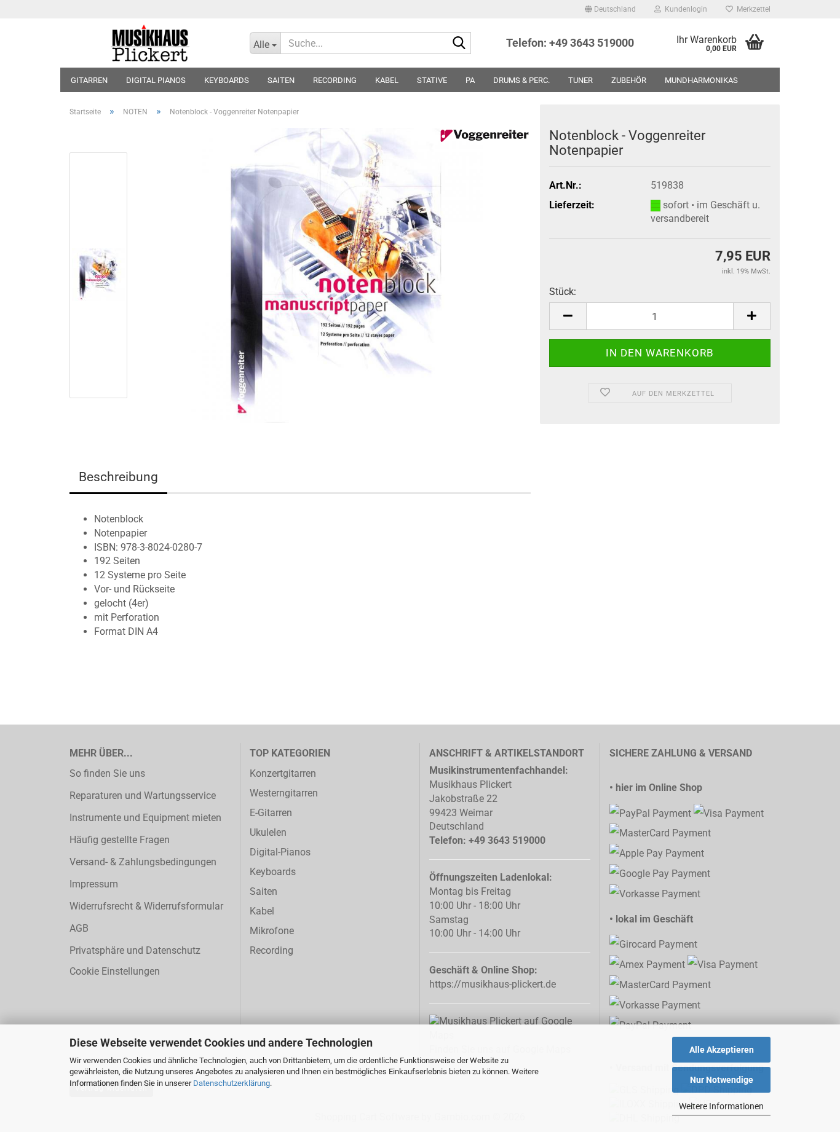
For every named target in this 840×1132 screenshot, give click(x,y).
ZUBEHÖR (628, 80)
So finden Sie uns (107, 773)
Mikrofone (272, 931)
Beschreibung (118, 477)
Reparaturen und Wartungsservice (142, 795)
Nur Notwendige (721, 1080)
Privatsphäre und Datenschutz (134, 950)
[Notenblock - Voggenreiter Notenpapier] (335, 274)
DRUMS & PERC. (521, 80)
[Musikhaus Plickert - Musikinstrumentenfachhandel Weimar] (150, 43)
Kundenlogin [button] (684, 9)
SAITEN (281, 80)
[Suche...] (459, 44)
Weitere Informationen (721, 1106)
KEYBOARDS (226, 80)
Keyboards (273, 872)
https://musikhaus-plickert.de (492, 984)
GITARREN (89, 80)
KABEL (386, 80)
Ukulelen (268, 832)
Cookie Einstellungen (114, 971)
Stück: (562, 291)
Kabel (262, 911)
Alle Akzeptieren (721, 1050)
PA (470, 80)
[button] (610, 9)
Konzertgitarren (283, 773)
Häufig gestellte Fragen (119, 840)
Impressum (93, 884)
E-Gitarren (271, 813)
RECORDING (335, 80)
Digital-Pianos (280, 852)
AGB (79, 928)
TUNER (580, 80)
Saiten (263, 891)
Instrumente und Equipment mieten (145, 817)
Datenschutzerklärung (231, 1083)
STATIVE (432, 80)
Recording (271, 950)
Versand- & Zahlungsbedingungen (142, 862)
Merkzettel (752, 9)
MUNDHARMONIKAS (701, 80)
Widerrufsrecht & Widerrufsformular (146, 906)
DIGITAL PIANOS (156, 80)
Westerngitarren (284, 793)
